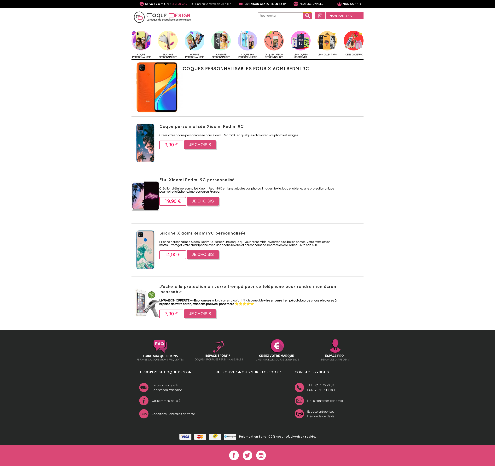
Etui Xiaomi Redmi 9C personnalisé (197, 179)
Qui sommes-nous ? (166, 401)
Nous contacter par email (325, 401)
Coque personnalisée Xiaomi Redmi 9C (201, 126)
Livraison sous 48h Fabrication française (167, 387)
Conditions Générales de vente (173, 414)
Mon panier (340, 15)
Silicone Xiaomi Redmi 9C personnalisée (202, 232)
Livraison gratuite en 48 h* (265, 3)
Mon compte (352, 3)
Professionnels (311, 3)
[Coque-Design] (162, 18)
